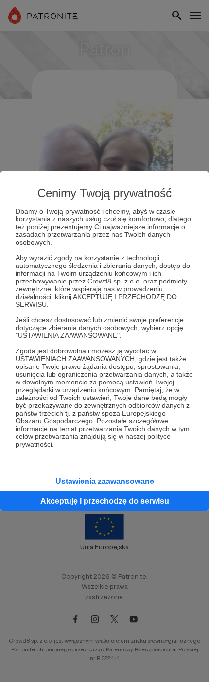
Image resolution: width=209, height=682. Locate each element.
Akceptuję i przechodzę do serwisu (104, 501)
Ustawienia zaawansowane (104, 481)
